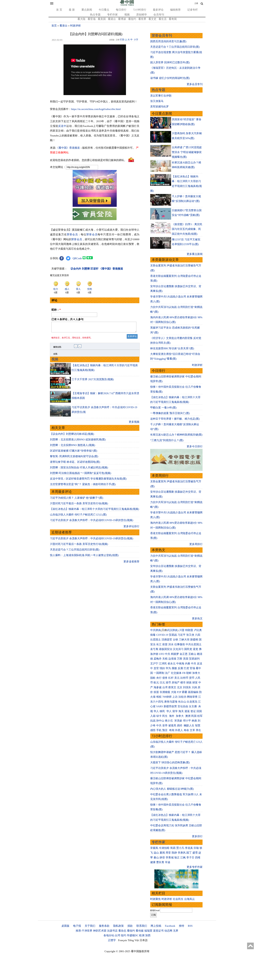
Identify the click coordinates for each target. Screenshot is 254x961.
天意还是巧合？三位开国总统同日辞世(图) (74, 549)
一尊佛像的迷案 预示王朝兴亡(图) (170, 413)
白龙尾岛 (192, 701)
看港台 (112, 19)
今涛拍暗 (164, 847)
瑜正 (177, 857)
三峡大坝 (184, 639)
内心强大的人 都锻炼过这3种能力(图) (172, 788)
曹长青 (160, 862)
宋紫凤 (154, 847)
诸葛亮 (172, 725)
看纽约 (132, 19)
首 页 (59, 9)
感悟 (153, 730)
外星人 (179, 730)
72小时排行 (139, 9)
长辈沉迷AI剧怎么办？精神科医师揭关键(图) (176, 434)
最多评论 (158, 9)
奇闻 (171, 730)
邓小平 (187, 720)
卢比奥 (198, 630)
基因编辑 (193, 692)
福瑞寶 (148, 930)
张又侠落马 (156, 101)
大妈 (194, 687)
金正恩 (184, 653)
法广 (167, 672)
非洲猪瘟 (165, 692)
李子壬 (190, 857)
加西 (148, 935)
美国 (185, 658)
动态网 (168, 930)
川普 (181, 630)
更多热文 (197, 618)
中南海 (180, 663)
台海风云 (189, 899)
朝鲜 (189, 672)
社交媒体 (176, 672)
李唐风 (182, 852)
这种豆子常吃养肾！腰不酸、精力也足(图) (175, 418)
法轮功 (182, 696)
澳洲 (187, 715)
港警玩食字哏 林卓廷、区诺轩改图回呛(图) (75, 461)
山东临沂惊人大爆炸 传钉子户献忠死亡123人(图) (78, 514)
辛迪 (167, 862)
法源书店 (112, 930)
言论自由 (183, 706)
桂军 (200, 715)
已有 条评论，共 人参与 (67, 319)
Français (122, 940)
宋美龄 (178, 720)
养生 (198, 730)
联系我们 (141, 925)
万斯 (179, 658)
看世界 (142, 19)
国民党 (188, 649)
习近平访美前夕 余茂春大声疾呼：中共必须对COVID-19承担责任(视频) (91, 520)
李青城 (170, 857)
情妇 (162, 668)
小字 (136, 39)
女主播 (193, 706)
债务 (165, 677)
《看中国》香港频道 (68, 147)
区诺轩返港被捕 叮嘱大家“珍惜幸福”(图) (73, 450)
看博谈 (122, 19)
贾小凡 (180, 847)
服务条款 (104, 925)
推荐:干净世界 (84, 930)
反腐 (180, 668)
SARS (159, 706)
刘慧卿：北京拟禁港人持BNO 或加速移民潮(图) (78, 439)
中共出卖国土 (194, 644)
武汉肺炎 (172, 630)
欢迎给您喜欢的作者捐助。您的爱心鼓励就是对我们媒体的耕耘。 (88, 160)
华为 (168, 668)
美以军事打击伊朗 (160, 95)
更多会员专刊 (195, 84)
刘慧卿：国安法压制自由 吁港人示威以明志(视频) (79, 467)
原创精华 (141, 14)
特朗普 (189, 630)
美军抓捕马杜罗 (159, 106)
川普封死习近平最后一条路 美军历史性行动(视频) (79, 503)
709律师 (167, 696)
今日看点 (104, 9)
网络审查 (192, 696)
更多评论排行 (131, 526)
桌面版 (65, 925)
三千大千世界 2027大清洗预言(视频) (93, 379)
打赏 (122, 39)
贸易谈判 (194, 658)
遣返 (187, 711)
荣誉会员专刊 (162, 35)
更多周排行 (196, 544)
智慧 (197, 725)
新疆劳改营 (170, 706)
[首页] (127, 5)
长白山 (182, 701)
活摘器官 (167, 639)
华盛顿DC (132, 935)
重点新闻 (86, 9)
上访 (175, 696)
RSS (190, 925)
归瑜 (196, 847)
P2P (179, 692)
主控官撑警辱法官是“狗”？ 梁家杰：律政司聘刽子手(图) (83, 484)
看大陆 (81, 19)
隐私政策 (118, 925)
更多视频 (134, 421)
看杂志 (122, 930)
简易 (173, 847)
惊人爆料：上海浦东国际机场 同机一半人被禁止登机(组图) (84, 555)
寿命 (186, 730)
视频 (127, 14)
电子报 (77, 925)
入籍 (153, 715)
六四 (197, 634)
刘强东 (187, 687)
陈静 (174, 852)
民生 (165, 715)
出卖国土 (155, 639)
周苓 (168, 852)
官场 (192, 668)
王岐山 (192, 653)
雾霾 (184, 692)
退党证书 (158, 930)
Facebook (170, 925)
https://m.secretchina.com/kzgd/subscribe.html (96, 109)
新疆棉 (194, 639)
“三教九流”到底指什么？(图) (166, 440)
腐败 (174, 668)
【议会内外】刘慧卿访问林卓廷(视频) (72, 433)
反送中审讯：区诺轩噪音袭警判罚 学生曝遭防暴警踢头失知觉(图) (88, 478)
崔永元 (172, 663)
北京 (179, 687)
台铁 (175, 639)
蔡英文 (172, 687)
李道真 (189, 847)
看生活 (163, 19)
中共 (167, 653)
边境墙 (172, 658)
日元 (162, 682)
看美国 (102, 19)
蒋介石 (169, 720)
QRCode (77, 258)
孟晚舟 (158, 658)
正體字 (112, 940)
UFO (161, 653)
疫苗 (165, 644)
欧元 (156, 682)
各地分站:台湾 (111, 935)
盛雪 (195, 852)
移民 (162, 711)
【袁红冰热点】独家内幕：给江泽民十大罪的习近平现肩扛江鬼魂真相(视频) (94, 509)
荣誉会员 (72, 234)
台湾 (165, 687)
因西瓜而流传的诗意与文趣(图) (168, 41)
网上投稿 (156, 925)
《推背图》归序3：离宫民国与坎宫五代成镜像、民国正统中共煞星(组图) (187, 229)
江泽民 (163, 663)
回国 (199, 711)
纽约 (123, 935)
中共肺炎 (155, 630)
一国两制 (159, 672)
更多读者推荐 (131, 561)
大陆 (173, 692)
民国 (194, 715)
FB (184, 672)
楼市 (183, 682)
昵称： (56, 309)
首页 (54, 25)
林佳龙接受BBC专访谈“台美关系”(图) (172, 348)
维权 (159, 696)
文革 (192, 730)
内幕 (187, 663)
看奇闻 (173, 19)
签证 (193, 711)
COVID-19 (162, 634)
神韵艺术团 (99, 930)
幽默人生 (189, 725)
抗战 (153, 720)
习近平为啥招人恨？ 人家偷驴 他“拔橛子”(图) (76, 497)
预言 (165, 730)
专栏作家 (112, 14)
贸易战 (173, 634)
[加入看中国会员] (95, 205)
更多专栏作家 (195, 866)
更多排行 (197, 836)
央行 (159, 677)
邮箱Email (154, 910)
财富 (195, 682)
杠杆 (171, 677)
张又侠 (190, 634)
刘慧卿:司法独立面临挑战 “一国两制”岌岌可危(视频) (80, 473)
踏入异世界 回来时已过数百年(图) (170, 62)
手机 (159, 730)
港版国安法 (165, 649)
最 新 (72, 9)
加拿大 (196, 672)
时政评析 (75, 25)
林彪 (194, 720)
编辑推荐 (175, 9)
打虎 (186, 668)
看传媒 (140, 930)
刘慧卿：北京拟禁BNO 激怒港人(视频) (72, 445)
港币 (168, 682)
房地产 (176, 682)
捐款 (130, 925)
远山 (156, 852)
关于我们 (90, 925)
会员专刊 (158, 14)
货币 (191, 677)
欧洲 (141, 935)
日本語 (144, 940)
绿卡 (159, 715)
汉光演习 (178, 649)
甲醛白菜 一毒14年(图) (163, 407)
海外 (172, 715)
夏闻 (162, 852)
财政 (189, 682)
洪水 (171, 644)
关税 (165, 658)
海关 (181, 711)
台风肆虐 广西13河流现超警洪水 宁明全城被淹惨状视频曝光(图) (187, 152)
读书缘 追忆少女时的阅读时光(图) (170, 78)
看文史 (152, 19)
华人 (156, 711)
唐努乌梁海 (170, 701)
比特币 (184, 677)
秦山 (156, 857)
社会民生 (178, 899)
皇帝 (165, 725)
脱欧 (153, 677)
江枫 (183, 857)
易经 (180, 725)
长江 (159, 644)
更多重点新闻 (195, 254)
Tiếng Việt (133, 940)
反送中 (62, 126)
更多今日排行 (195, 446)
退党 (195, 649)
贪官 (156, 668)
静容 (162, 857)
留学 (175, 711)
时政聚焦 (155, 899)
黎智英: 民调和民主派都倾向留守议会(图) (74, 456)
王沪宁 (154, 663)
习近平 (182, 634)
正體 (196, 3)
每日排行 (121, 9)
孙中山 (160, 720)
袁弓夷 (154, 649)
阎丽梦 (175, 653)
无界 (175, 930)
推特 (181, 925)
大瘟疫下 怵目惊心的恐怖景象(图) (170, 762)
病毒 (153, 634)
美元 (177, 677)
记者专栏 (192, 9)
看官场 (92, 19)
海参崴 (158, 687)
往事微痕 (179, 644)
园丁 (189, 852)
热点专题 (95, 14)
